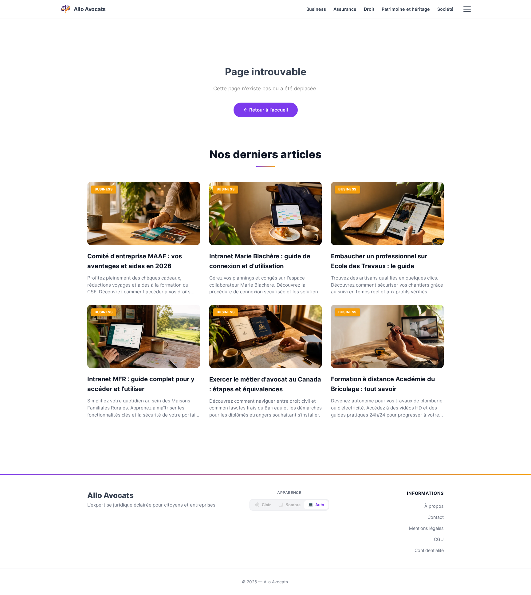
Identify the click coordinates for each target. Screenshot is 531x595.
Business (316, 9)
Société (445, 9)
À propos (434, 506)
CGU (439, 539)
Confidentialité (429, 550)
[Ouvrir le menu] (467, 9)
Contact (435, 517)
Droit (369, 9)
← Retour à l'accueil (265, 110)
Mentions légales (426, 528)
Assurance (344, 9)
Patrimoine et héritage (406, 9)
